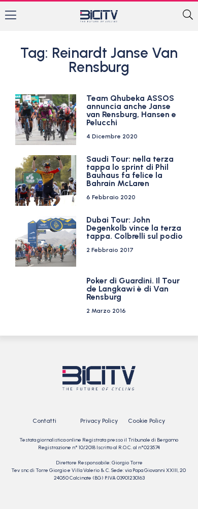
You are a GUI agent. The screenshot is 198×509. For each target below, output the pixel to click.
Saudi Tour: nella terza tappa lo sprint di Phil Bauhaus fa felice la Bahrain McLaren (130, 171)
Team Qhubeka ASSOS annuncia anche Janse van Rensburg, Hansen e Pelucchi (131, 110)
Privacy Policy (99, 420)
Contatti (44, 420)
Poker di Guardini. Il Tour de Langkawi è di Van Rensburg (133, 289)
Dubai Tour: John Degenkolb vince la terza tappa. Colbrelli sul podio (134, 228)
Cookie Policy (146, 420)
